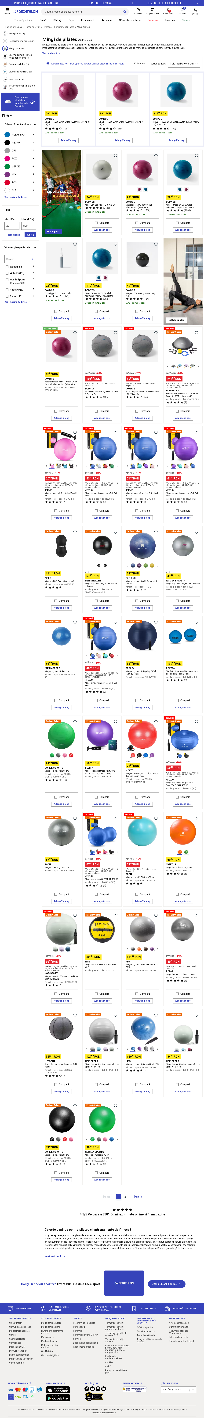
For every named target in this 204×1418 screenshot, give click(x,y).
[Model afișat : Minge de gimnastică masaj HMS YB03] (132, 1049)
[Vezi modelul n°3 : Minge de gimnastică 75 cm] (105, 1139)
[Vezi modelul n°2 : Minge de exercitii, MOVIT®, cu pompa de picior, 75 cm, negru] (139, 755)
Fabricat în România (19, 1355)
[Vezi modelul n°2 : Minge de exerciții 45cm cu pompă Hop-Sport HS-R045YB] (183, 1049)
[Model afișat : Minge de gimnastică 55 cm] (52, 1139)
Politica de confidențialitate (113, 1357)
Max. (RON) (27, 219)
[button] (20, 267)
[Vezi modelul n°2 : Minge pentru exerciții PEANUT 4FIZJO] (98, 852)
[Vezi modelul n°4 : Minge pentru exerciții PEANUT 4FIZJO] (111, 852)
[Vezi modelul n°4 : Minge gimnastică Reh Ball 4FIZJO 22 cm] (71, 466)
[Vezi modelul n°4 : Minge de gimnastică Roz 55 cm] (71, 1139)
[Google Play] (58, 1400)
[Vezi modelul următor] (198, 366)
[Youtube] (92, 1389)
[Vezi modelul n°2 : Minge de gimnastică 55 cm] (58, 1139)
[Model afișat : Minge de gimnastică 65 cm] (52, 755)
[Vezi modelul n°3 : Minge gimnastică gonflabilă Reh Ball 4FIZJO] (105, 466)
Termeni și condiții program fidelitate (114, 1328)
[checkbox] (20, 134)
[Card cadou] (39, 1390)
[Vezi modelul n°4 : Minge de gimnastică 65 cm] (71, 755)
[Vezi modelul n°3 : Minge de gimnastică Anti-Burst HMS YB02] (145, 949)
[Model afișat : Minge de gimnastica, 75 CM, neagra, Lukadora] (98, 565)
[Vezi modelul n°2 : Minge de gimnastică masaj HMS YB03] (139, 1049)
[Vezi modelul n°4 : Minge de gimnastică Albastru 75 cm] (111, 1139)
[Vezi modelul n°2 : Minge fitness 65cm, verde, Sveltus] (186, 852)
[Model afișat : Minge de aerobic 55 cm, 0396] (179, 852)
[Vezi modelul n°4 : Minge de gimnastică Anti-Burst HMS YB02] (152, 949)
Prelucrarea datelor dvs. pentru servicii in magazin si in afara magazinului (117, 1348)
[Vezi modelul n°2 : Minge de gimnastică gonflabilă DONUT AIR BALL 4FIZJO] (186, 755)
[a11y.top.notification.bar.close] (197, 3)
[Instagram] (98, 1389)
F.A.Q (135, 1409)
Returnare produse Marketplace (178, 1332)
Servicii (186, 20)
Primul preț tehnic (18, 1351)
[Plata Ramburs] (25, 1397)
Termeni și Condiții (26, 1409)
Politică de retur (49, 1341)
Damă (43, 20)
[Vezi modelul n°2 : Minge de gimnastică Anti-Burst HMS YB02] (139, 949)
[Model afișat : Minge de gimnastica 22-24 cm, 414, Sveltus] (132, 565)
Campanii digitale (50, 1355)
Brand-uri (170, 20)
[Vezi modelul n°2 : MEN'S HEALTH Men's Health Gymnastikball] (105, 565)
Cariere (13, 1335)
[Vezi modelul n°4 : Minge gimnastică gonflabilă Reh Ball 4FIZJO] (111, 466)
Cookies (109, 1362)
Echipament (87, 20)
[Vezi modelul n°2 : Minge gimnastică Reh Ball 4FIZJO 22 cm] (58, 466)
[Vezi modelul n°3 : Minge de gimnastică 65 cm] (64, 755)
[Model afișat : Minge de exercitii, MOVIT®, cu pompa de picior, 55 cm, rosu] (132, 755)
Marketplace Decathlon (21, 1359)
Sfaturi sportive (145, 1327)
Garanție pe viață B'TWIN (85, 1335)
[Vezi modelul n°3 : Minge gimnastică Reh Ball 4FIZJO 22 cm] (64, 466)
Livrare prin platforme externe (52, 1332)
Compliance (15, 1343)
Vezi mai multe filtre (15, 197)
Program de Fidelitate (84, 1323)
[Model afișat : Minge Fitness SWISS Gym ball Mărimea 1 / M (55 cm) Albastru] (179, 189)
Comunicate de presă (20, 1327)
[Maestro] (25, 1390)
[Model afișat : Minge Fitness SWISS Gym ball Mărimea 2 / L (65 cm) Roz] (139, 189)
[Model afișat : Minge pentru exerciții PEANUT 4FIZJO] (92, 852)
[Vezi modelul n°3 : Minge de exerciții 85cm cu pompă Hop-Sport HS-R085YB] (67, 949)
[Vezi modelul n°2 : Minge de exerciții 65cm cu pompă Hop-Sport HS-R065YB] (98, 1049)
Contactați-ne (16, 1363)
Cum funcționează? (179, 1327)
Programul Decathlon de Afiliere (149, 1340)
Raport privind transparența (153, 1409)
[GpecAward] (94, 1399)
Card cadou (79, 1327)
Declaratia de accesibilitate (104, 1413)
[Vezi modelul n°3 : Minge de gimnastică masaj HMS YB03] (145, 1049)
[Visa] (11, 1389)
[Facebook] (86, 1389)
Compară (104, 222)
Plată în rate (47, 1337)
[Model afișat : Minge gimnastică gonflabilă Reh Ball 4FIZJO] (92, 466)
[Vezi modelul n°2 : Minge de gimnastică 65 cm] (58, 755)
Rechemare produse (83, 1347)
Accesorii (107, 20)
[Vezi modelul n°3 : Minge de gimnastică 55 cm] (64, 1139)
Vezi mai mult (49, 53)
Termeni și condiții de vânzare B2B (116, 1334)
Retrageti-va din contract (49, 1346)
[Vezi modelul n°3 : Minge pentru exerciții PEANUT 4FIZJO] (105, 852)
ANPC (108, 1366)
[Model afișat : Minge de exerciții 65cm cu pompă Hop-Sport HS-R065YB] (92, 1049)
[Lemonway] (32, 1396)
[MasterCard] (18, 1390)
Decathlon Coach (146, 1335)
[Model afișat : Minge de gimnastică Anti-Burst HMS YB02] (132, 949)
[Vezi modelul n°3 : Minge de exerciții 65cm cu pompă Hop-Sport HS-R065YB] (105, 1049)
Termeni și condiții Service (114, 1340)
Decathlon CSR (17, 1347)
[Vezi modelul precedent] (167, 366)
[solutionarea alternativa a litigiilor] (135, 1390)
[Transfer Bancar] (32, 1391)
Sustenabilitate (17, 1339)
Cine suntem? (16, 1323)
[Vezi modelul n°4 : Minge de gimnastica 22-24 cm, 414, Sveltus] (152, 565)
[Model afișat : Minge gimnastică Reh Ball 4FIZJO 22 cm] (52, 466)
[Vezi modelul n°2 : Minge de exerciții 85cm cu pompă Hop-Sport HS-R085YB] (61, 949)
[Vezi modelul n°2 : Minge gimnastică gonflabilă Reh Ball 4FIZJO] (98, 466)
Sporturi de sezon (146, 1331)
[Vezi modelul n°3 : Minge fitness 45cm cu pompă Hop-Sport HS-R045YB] (189, 1049)
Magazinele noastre (19, 1331)
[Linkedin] (103, 1389)
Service (77, 1339)
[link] (53, 231)
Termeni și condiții (114, 1323)
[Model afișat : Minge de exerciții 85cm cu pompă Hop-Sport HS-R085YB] (55, 949)
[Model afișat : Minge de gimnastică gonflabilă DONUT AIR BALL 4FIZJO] (179, 755)
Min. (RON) (10, 219)
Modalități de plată (50, 1327)
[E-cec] (11, 1398)
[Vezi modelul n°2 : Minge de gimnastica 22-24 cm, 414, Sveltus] (139, 565)
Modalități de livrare (51, 1323)
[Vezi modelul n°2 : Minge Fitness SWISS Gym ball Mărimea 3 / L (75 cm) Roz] (105, 278)
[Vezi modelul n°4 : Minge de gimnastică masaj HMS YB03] (152, 1049)
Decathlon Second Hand (85, 1343)
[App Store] (58, 1392)
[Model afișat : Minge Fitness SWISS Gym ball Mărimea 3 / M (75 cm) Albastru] (98, 278)
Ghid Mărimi (47, 1351)
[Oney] (18, 1396)
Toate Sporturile (23, 20)
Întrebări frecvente (178, 1337)
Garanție (77, 1331)
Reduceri (153, 20)
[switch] (8, 101)
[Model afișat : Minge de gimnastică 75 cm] (92, 1139)
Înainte (138, 1196)
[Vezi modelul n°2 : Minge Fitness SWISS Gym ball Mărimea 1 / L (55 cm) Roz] (186, 189)
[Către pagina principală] (25, 11)
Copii (71, 20)
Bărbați (57, 20)
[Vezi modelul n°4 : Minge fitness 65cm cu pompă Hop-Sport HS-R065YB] (111, 1049)
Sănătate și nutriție (130, 20)
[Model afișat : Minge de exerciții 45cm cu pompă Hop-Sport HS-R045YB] (176, 1049)
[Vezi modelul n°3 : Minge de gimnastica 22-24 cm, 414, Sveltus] (145, 565)
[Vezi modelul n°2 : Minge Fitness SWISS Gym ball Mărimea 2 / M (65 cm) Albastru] (145, 189)
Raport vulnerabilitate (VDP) (116, 1371)
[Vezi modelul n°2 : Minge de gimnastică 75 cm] (98, 1139)
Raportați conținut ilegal (181, 1341)
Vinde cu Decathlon (179, 1323)
